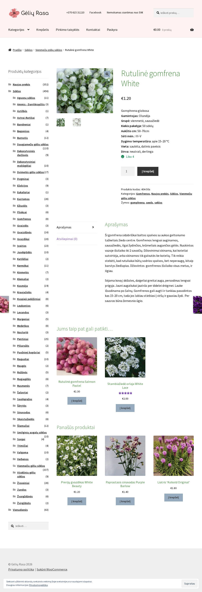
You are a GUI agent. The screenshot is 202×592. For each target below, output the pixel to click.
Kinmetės (23, 272)
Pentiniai (22, 339)
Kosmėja (22, 286)
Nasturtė (22, 332)
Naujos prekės (160, 193)
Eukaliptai (23, 192)
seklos (158, 202)
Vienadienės (20, 510)
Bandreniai (24, 124)
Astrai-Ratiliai (26, 118)
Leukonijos (24, 305)
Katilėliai (22, 259)
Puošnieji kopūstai (28, 352)
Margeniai (23, 319)
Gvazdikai (23, 239)
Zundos (21, 489)
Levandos (23, 312)
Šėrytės (21, 405)
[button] (107, 74)
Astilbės (22, 111)
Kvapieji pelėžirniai (28, 299)
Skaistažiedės (25, 419)
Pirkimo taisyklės (67, 30)
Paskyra (112, 30)
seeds (149, 202)
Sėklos (29, 50)
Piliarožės (23, 345)
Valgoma (22, 452)
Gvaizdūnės (24, 232)
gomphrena (137, 202)
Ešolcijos (22, 185)
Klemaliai (23, 279)
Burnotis (22, 138)
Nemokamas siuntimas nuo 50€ (125, 12)
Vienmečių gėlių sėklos (49, 50)
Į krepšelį (148, 171)
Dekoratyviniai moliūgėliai (26, 163)
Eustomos (23, 199)
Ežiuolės (22, 205)
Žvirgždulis (24, 503)
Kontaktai (93, 30)
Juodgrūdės (24, 252)
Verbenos (23, 459)
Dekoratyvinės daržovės (26, 153)
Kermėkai (23, 265)
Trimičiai (22, 445)
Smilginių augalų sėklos (32, 432)
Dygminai (23, 179)
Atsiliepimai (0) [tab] (67, 239)
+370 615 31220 (75, 12)
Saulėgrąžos (24, 399)
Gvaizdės (22, 225)
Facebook (95, 12)
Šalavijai (22, 392)
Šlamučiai (23, 426)
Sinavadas (23, 412)
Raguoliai (23, 359)
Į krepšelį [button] (76, 400)
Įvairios (21, 245)
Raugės (21, 366)
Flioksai (22, 212)
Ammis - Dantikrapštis (31, 104)
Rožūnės (22, 372)
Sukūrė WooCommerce (52, 569)
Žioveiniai (23, 483)
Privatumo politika (21, 569)
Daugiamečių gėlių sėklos (33, 144)
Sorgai (21, 439)
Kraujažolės (24, 292)
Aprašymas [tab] (64, 227)
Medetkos (23, 326)
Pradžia (17, 50)
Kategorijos (16, 30)
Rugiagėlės (24, 379)
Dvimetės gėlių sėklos (30, 172)
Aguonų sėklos (26, 98)
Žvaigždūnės (25, 496)
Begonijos (23, 131)
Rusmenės (23, 386)
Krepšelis (42, 30)
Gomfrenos (143, 193)
